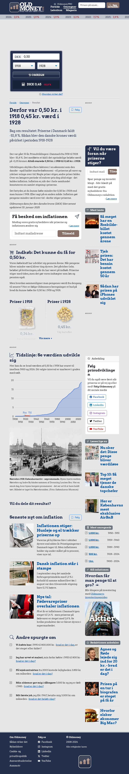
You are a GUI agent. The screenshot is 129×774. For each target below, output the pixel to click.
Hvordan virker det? (52, 94)
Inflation (85, 6)
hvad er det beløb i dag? (42, 699)
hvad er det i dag (65, 644)
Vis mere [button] (45, 338)
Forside (55, 6)
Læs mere (74, 225)
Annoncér (15, 765)
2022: (81, 17)
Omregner (69, 6)
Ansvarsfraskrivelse (21, 761)
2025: (21, 17)
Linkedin (98, 405)
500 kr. (93, 554)
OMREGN (38, 75)
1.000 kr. (94, 533)
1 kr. (91, 561)
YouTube (98, 429)
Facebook (98, 397)
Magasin (71, 10)
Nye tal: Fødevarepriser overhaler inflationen (58, 601)
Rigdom (99, 6)
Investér (113, 6)
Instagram (99, 413)
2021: (101, 17)
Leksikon (56, 10)
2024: (41, 17)
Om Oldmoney (18, 737)
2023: (61, 17)
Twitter (97, 421)
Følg (77, 109)
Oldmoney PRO (64, 4)
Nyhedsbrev (16, 746)
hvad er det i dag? (26, 661)
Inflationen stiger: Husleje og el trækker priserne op (58, 530)
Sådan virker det (18, 742)
